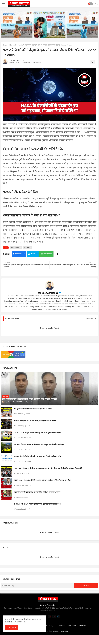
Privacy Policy (47, 626)
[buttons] (49, 616)
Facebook (20, 254)
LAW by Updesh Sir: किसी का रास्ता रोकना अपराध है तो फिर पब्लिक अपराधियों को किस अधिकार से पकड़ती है (48, 468)
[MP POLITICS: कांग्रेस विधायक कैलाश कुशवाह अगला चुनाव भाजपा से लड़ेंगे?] (6, 436)
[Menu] (3, 3)
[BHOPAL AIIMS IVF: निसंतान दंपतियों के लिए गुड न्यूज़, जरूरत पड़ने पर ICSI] (6, 507)
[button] (90, 3)
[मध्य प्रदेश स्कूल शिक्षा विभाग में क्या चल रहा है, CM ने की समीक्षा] (6, 412)
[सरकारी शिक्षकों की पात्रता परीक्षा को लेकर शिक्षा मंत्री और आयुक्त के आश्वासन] (6, 495)
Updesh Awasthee (48, 293)
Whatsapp (47, 254)
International (16, 248)
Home (5, 45)
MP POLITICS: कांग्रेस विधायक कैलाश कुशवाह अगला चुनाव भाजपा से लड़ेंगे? (37, 433)
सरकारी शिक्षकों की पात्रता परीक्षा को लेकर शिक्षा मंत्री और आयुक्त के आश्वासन (37, 492)
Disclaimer (72, 626)
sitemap (82, 626)
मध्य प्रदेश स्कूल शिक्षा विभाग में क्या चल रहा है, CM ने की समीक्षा (33, 409)
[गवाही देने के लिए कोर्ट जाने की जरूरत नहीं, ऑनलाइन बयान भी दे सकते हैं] (6, 424)
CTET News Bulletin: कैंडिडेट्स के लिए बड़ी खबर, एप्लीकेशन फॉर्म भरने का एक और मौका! (42, 480)
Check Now (20, 622)
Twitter (34, 254)
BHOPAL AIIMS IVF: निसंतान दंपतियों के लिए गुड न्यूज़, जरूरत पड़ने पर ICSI (37, 504)
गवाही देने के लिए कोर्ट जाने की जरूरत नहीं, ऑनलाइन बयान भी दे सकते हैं (35, 421)
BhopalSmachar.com (61, 631)
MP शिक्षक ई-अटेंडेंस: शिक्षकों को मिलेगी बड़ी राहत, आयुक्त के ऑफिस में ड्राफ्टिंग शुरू (39, 444)
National (12, 45)
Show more (91, 318)
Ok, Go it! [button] (12, 627)
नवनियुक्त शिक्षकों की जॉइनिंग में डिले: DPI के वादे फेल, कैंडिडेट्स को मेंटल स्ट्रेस (37, 456)
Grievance (60, 626)
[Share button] (57, 254)
